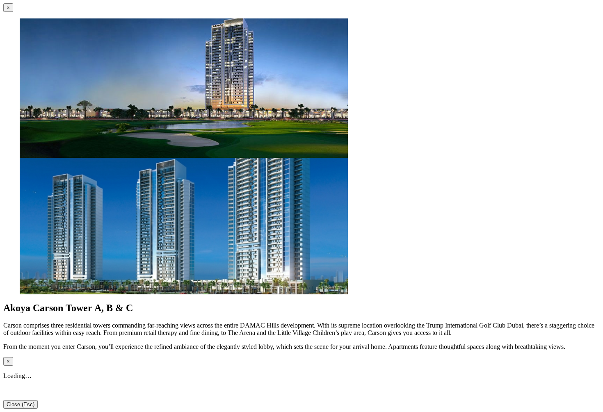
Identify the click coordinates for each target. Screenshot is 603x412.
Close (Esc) (20, 404)
